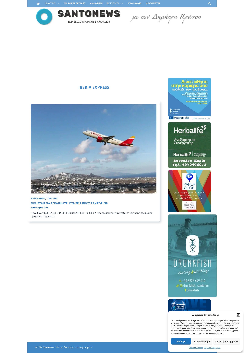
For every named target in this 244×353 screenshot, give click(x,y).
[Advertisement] (122, 47)
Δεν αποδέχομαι (202, 341)
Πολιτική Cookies (196, 348)
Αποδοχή (181, 341)
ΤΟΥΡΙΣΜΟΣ (52, 198)
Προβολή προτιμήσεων (226, 341)
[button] (238, 315)
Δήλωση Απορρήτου (212, 348)
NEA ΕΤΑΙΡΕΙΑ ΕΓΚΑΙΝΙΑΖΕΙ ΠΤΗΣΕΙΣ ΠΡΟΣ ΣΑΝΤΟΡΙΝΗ (69, 203)
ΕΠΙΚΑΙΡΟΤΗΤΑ (38, 198)
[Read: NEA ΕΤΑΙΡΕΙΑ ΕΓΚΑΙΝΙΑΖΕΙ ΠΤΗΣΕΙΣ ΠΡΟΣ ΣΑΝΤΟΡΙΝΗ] (93, 148)
